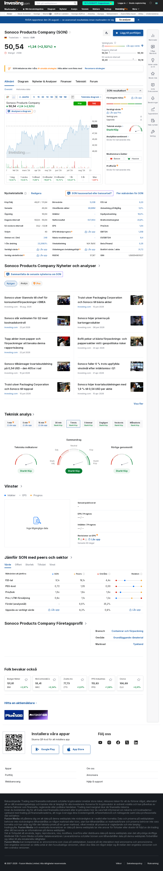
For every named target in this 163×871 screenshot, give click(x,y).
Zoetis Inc (68, 679)
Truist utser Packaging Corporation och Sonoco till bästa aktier (100, 300)
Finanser (66, 81)
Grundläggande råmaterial (128, 637)
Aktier (9, 14)
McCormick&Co (42, 679)
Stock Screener (24, 14)
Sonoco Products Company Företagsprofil (43, 623)
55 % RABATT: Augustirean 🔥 (98, 3)
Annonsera (92, 775)
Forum (94, 81)
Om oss (90, 768)
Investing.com (84, 307)
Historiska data (23, 89)
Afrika (140, 14)
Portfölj (9, 775)
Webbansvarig (12, 781)
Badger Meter (13, 679)
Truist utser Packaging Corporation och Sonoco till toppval (26, 386)
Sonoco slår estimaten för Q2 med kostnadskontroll (25, 320)
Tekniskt (80, 81)
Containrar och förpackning (127, 631)
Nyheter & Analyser (44, 81)
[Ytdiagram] (13, 97)
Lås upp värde (133, 46)
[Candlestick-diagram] (7, 97)
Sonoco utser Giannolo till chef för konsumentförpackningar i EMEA (26, 300)
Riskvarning (153, 863)
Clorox (123, 679)
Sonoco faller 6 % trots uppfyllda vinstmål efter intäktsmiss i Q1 (98, 366)
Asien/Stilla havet (128, 14)
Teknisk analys (18, 414)
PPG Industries (98, 679)
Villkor (119, 863)
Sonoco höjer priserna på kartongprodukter (94, 320)
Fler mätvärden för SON (130, 193)
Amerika (91, 14)
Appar (8, 768)
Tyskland (138, 644)
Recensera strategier (95, 68)
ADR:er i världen (61, 14)
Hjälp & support (95, 781)
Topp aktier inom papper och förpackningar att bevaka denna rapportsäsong (24, 343)
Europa (101, 14)
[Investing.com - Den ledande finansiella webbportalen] (17, 3)
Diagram (23, 81)
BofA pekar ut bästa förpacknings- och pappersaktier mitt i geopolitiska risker (102, 341)
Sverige (36, 14)
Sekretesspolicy (134, 863)
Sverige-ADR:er (78, 14)
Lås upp (55, 609)
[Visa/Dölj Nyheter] (72, 97)
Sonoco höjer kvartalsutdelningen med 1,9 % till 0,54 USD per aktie (102, 386)
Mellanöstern (112, 14)
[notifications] (150, 2)
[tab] (11, 424)
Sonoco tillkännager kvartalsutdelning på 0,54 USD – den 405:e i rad (28, 366)
